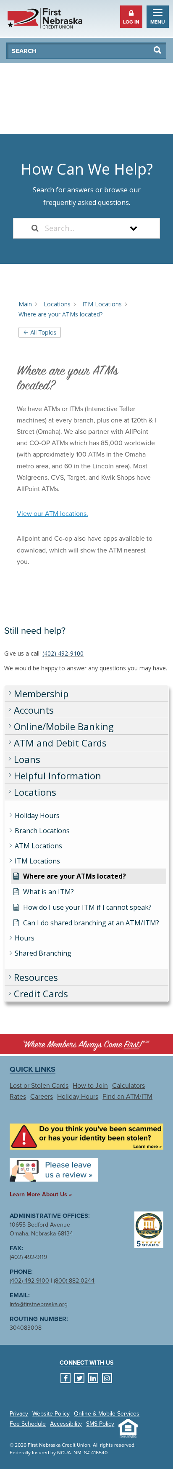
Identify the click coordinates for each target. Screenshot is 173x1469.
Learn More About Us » (41, 1194)
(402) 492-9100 (63, 653)
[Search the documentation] (35, 228)
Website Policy (51, 1414)
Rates (18, 1096)
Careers (41, 1096)
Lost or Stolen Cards (39, 1085)
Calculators (128, 1085)
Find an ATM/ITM (127, 1096)
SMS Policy (100, 1424)
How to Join (90, 1085)
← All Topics (39, 332)
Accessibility (66, 1424)
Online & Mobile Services (106, 1414)
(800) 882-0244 (74, 1280)
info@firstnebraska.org (39, 1304)
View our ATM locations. (52, 514)
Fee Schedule (28, 1424)
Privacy (19, 1414)
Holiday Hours (77, 1096)
